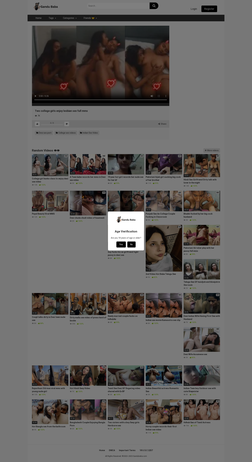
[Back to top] (242, 453)
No (131, 244)
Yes (121, 244)
